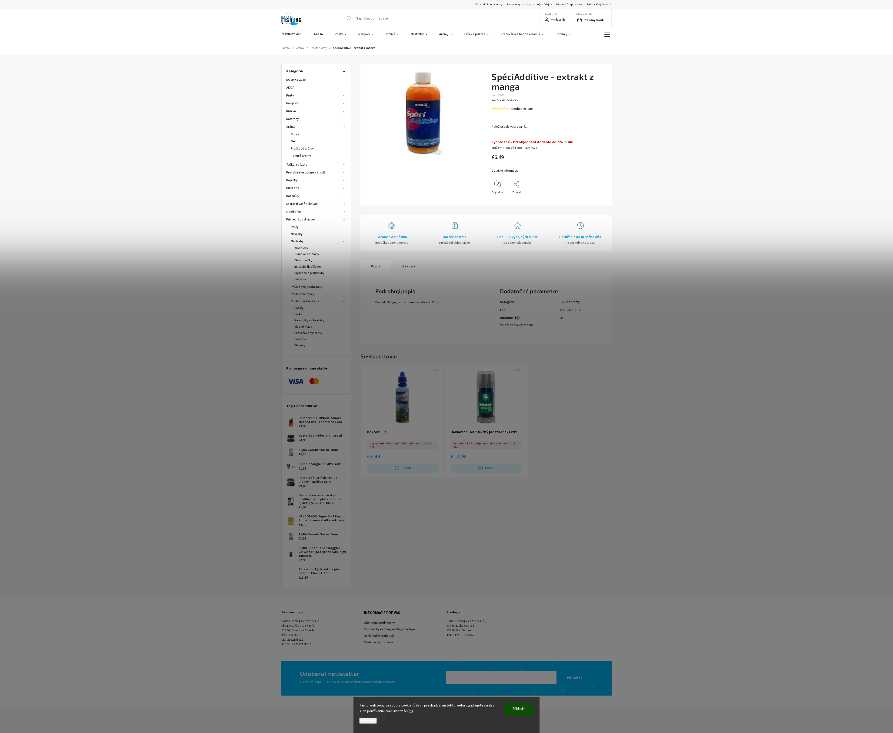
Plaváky (299, 345)
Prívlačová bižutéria (305, 301)
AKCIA (290, 87)
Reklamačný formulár (599, 5)
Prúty (290, 95)
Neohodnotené (522, 108)
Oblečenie (293, 212)
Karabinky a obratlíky (309, 320)
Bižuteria (292, 188)
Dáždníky (292, 196)
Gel (293, 141)
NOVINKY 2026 (296, 79)
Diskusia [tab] (408, 266)
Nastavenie (368, 721)
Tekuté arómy (301, 155)
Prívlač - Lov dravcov (301, 219)
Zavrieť (597, 200)
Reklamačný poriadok (569, 5)
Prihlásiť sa (574, 677)
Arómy (291, 127)
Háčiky (299, 308)
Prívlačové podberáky (306, 287)
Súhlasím (519, 708)
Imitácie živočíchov (308, 266)
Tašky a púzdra (296, 164)
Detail (406, 468)
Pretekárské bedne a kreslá (306, 172)
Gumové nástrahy (306, 254)
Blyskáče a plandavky (309, 273)
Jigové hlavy (303, 326)
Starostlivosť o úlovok (302, 204)
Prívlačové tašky (302, 294)
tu (411, 711)
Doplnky (292, 180)
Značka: (505, 101)
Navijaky (292, 103)
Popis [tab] (375, 266)
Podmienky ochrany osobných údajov (529, 5)
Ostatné (300, 279)
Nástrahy (292, 119)
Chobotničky (303, 260)
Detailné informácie (505, 170)
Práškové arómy (302, 148)
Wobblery (301, 248)
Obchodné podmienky (488, 5)
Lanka (298, 314)
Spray (295, 134)
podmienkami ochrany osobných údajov (369, 682)
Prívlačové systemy (308, 333)
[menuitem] (294, 34)
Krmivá (291, 111)
